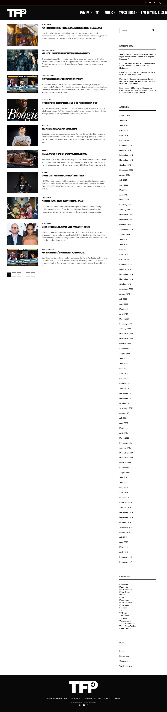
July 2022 (123, 359)
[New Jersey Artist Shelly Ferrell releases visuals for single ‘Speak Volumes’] (22, 35)
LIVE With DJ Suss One (92, 698)
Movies (84, 13)
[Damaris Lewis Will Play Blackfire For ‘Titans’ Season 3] (22, 182)
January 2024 (125, 269)
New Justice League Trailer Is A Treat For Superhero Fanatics (66, 53)
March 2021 (124, 438)
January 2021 (125, 448)
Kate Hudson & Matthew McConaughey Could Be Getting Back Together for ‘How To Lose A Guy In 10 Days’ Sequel (137, 90)
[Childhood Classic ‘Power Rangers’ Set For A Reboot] (22, 208)
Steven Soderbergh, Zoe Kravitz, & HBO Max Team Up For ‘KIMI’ (66, 227)
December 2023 (126, 274)
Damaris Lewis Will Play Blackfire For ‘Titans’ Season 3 (64, 175)
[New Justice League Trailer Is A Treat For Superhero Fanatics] (22, 60)
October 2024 (125, 225)
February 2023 (125, 324)
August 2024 (124, 234)
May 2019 (123, 547)
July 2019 (123, 537)
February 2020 (125, 502)
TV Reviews (124, 616)
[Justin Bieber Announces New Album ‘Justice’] (22, 135)
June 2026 (123, 125)
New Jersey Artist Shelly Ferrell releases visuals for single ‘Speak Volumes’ (72, 28)
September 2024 (126, 229)
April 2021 (123, 433)
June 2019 (123, 542)
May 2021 (123, 428)
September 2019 (126, 527)
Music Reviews (125, 602)
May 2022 (123, 368)
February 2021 (125, 443)
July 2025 (123, 180)
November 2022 (126, 339)
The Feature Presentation (56, 698)
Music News (46, 24)
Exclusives (123, 584)
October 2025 (125, 165)
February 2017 (125, 562)
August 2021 (124, 413)
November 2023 (126, 279)
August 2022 (124, 354)
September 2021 (126, 408)
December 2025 (126, 155)
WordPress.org (125, 666)
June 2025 (123, 185)
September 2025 (126, 170)
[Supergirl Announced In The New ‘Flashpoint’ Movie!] (22, 84)
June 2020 (123, 483)
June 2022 (123, 363)
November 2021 (126, 398)
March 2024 (124, 259)
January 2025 (125, 210)
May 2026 (123, 130)
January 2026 (125, 150)
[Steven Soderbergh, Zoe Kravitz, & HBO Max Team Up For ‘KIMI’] (22, 234)
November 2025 (126, 160)
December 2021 (126, 393)
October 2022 (125, 344)
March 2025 (124, 200)
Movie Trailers (48, 50)
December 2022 (126, 334)
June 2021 (123, 423)
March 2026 (124, 140)
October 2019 (125, 522)
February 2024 (125, 264)
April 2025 (123, 195)
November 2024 (126, 220)
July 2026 (123, 120)
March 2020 (124, 497)
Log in (121, 651)
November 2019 (126, 517)
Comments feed (126, 661)
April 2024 (123, 254)
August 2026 (124, 115)
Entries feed (124, 656)
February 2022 (125, 383)
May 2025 (123, 190)
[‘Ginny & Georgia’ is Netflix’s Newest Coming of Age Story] (22, 159)
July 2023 (123, 299)
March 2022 (124, 378)
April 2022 (123, 373)
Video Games (125, 629)
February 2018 (125, 557)
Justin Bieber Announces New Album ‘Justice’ (59, 128)
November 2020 (126, 458)
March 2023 (124, 319)
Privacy (118, 698)
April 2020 (123, 492)
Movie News (46, 198)
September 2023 (126, 289)
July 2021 (123, 418)
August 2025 (124, 175)
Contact (108, 698)
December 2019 (126, 512)
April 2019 (123, 552)
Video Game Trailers (127, 626)
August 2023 (124, 294)
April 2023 (123, 314)
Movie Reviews (48, 76)
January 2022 (125, 388)
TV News (45, 151)
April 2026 (123, 135)
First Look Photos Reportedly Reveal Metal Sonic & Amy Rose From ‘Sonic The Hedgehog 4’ (137, 65)
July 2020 (123, 478)
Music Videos (124, 605)
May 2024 (123, 249)
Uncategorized (125, 621)
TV (97, 13)
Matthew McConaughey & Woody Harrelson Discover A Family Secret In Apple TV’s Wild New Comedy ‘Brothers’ (137, 81)
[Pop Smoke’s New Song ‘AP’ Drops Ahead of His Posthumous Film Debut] (22, 110)
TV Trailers (123, 618)
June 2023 (123, 304)
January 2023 (125, 329)
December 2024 (126, 215)
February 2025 (125, 205)
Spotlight (123, 608)
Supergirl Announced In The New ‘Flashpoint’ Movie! (62, 79)
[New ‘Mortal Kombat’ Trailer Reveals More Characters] (22, 257)
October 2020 (125, 463)
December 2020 (126, 453)
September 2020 (126, 468)
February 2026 (125, 145)
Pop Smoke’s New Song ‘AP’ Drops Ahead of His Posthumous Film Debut (69, 103)
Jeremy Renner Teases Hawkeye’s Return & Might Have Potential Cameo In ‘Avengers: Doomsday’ (137, 56)
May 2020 (123, 488)
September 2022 (126, 349)
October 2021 (125, 403)
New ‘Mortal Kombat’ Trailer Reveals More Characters (63, 252)
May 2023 (123, 309)
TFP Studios (127, 13)
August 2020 (124, 473)
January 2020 (125, 507)
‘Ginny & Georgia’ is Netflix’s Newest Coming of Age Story (64, 154)
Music (109, 13)
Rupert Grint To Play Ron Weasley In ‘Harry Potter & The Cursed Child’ (137, 73)
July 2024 (123, 239)
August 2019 (124, 532)
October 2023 (125, 284)
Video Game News (127, 623)
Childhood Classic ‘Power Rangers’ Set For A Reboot (62, 201)
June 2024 (123, 244)
